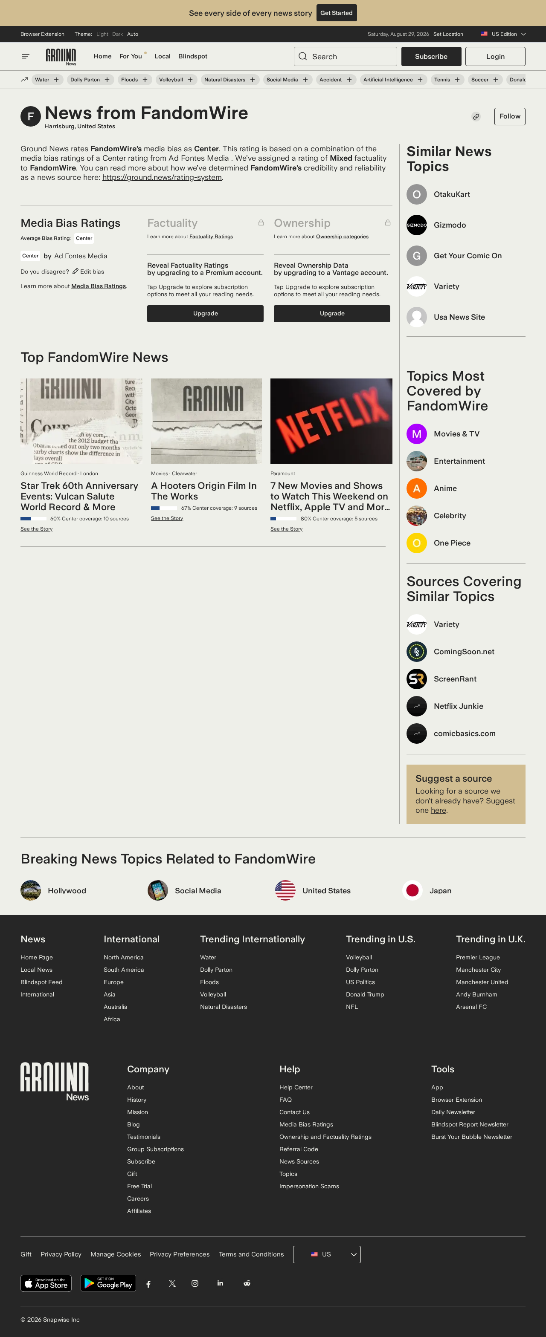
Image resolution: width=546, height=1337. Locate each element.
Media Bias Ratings (98, 286)
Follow (510, 116)
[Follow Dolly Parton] (107, 80)
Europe (114, 982)
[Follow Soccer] (496, 80)
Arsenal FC (471, 1006)
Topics (288, 1173)
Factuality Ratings (211, 237)
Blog (133, 1124)
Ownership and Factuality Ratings (325, 1136)
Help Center (296, 1087)
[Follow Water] (56, 80)
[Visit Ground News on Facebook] (148, 1283)
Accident (330, 80)
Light (102, 34)
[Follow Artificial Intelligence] (420, 80)
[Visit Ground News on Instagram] (194, 1283)
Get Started (336, 12)
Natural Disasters (224, 80)
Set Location (448, 34)
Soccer (479, 80)
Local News (36, 969)
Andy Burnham (476, 994)
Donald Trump (365, 994)
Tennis (442, 80)
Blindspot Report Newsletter (469, 1124)
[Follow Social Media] (305, 80)
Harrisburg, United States (79, 126)
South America (124, 969)
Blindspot (192, 56)
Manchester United (482, 982)
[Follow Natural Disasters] (252, 80)
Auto (132, 34)
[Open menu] (25, 56)
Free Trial (139, 1186)
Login (495, 56)
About (135, 1087)
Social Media (282, 80)
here (438, 810)
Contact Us (294, 1112)
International (37, 994)
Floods (129, 80)
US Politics (360, 982)
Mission (137, 1112)
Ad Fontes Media (80, 256)
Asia (110, 994)
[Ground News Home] (61, 57)
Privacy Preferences (180, 1254)
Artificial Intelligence (388, 80)
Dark (117, 34)
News (32, 938)
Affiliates (139, 1210)
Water (42, 80)
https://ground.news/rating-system (162, 177)
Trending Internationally (252, 938)
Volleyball (171, 80)
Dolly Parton (85, 80)
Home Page (36, 957)
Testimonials (143, 1136)
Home (102, 56)
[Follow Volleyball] (190, 80)
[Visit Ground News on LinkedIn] (219, 1283)
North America (124, 957)
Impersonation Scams (309, 1186)
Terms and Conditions (251, 1254)
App (437, 1087)
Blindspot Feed (41, 982)
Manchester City (478, 969)
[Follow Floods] (145, 80)
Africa (112, 1019)
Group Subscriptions (155, 1149)
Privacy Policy (61, 1254)
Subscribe (431, 56)
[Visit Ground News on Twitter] (172, 1283)
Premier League (478, 957)
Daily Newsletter (453, 1112)
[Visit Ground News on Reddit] (247, 1283)
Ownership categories (342, 237)
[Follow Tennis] (457, 80)
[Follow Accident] (349, 80)
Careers (138, 1198)
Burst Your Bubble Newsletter (471, 1136)
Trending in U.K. (491, 938)
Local (162, 56)
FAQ (285, 1099)
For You (130, 56)
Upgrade (205, 313)
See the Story (36, 529)
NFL (352, 1006)
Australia (116, 1006)
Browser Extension (42, 34)
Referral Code (298, 1149)
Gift (132, 1173)
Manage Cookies (115, 1254)
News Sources (299, 1161)
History (136, 1099)
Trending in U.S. (380, 938)
